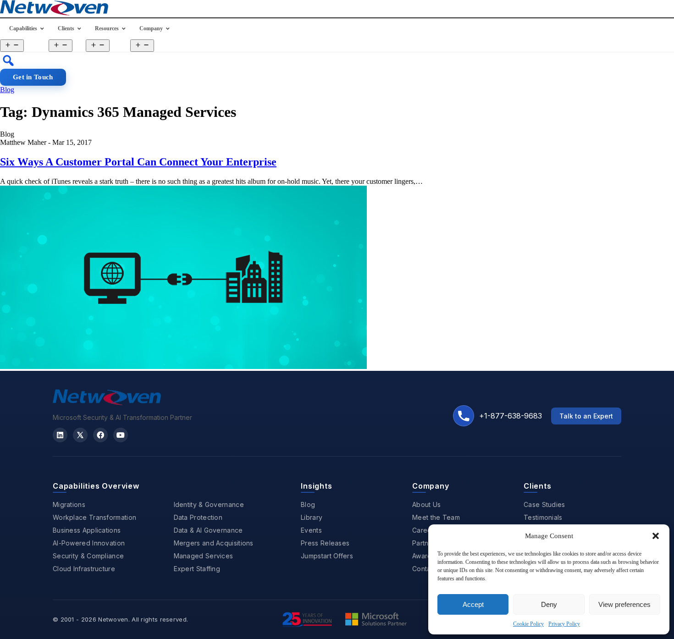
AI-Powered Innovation (89, 543)
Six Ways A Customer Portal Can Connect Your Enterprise (138, 162)
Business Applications (87, 530)
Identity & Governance (209, 504)
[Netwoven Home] (107, 402)
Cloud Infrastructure (84, 569)
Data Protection (198, 517)
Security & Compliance (88, 556)
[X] (80, 435)
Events (311, 530)
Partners (425, 543)
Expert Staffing (197, 569)
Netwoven (113, 619)
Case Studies (544, 504)
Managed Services (203, 556)
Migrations (69, 504)
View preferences (624, 604)
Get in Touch (33, 77)
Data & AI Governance (208, 530)
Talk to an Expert (586, 416)
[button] (655, 535)
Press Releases (325, 543)
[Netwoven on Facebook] (100, 435)
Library (311, 517)
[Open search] (8, 60)
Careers (424, 530)
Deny (549, 604)
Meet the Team (436, 517)
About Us (426, 504)
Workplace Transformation (94, 517)
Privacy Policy (564, 624)
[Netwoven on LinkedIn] (60, 435)
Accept (473, 604)
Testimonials (543, 517)
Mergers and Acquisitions (214, 543)
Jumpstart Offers (327, 556)
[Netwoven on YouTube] (120, 435)
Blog (7, 90)
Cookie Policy (528, 624)
